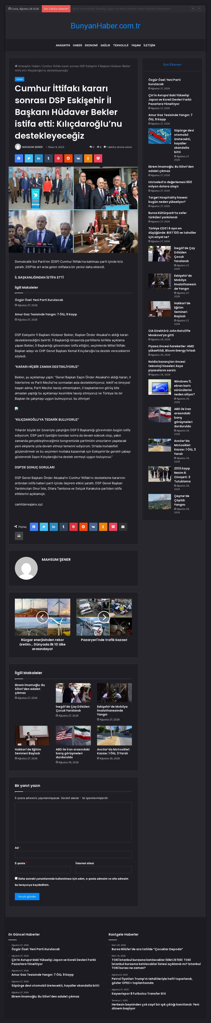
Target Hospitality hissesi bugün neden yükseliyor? (167, 199)
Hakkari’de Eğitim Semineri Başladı (28, 751)
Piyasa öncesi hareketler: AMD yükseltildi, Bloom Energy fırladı (171, 348)
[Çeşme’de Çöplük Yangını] (159, 501)
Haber (77, 45)
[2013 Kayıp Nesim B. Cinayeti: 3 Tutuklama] (159, 474)
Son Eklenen (172, 64)
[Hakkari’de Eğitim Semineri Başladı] (32, 735)
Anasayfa (63, 45)
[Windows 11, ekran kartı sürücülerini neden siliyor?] (159, 387)
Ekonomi (91, 45)
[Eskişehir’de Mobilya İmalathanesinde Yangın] (114, 693)
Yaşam (136, 45)
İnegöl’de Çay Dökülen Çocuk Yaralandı (73, 709)
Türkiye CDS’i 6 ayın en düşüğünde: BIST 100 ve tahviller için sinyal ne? (172, 232)
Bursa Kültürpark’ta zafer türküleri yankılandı (167, 215)
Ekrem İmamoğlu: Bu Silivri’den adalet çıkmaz (30, 689)
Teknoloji (120, 45)
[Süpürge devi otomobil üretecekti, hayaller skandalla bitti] (159, 136)
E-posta (21, 863)
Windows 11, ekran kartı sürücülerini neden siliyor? (184, 387)
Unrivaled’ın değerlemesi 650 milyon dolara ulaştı (170, 184)
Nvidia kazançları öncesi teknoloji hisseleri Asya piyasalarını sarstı (166, 366)
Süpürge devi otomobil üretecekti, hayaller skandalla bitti (184, 141)
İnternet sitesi (85, 863)
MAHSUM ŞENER (32, 147)
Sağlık (105, 45)
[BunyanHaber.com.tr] (105, 26)
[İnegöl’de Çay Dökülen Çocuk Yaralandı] (73, 693)
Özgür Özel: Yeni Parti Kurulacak (39, 300)
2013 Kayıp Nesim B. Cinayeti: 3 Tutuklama (182, 474)
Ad (18, 847)
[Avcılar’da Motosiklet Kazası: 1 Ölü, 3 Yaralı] (114, 735)
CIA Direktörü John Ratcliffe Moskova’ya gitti (169, 333)
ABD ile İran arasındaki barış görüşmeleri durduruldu (73, 753)
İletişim (149, 45)
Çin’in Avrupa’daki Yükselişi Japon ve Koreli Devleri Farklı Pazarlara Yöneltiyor (169, 99)
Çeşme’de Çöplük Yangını (181, 500)
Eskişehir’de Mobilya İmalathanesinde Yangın (112, 710)
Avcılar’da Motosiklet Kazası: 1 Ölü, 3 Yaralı (113, 751)
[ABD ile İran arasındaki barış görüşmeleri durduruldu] (73, 735)
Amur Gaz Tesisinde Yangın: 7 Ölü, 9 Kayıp (100, 8)
